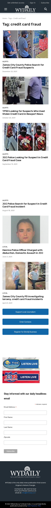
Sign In (32, 3)
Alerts (5, 61)
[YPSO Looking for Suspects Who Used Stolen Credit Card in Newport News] (25, 90)
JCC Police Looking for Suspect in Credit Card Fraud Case (25, 159)
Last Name (8, 427)
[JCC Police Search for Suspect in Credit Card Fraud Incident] (25, 183)
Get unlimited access (15, 3)
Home (4, 18)
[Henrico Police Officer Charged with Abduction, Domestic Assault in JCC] (25, 229)
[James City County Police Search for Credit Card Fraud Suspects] (25, 44)
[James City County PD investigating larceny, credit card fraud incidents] (25, 276)
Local (5, 247)
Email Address (10, 407)
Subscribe (45, 3)
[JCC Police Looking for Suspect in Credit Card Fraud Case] (25, 137)
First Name (8, 417)
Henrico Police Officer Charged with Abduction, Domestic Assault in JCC (22, 251)
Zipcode (7, 437)
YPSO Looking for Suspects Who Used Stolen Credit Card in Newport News (23, 112)
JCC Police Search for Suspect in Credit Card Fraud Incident (24, 205)
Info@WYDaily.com (29, 493)
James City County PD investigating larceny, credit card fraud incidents (23, 298)
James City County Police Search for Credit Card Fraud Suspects (23, 66)
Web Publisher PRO (34, 506)
